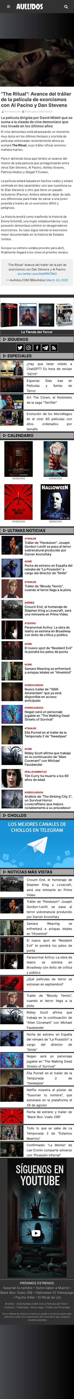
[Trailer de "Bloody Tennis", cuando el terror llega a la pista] (12, 588)
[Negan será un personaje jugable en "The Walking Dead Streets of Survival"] (12, 714)
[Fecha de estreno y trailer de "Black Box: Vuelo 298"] (12, 1116)
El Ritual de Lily (49, 1297)
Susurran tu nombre (18, 1288)
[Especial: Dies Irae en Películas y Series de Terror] (12, 385)
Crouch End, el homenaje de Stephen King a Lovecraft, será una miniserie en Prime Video (48, 610)
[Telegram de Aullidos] (45, 347)
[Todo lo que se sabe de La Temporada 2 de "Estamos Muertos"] (12, 1132)
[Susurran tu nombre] (18, 459)
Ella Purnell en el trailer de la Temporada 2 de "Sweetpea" (46, 734)
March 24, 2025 (57, 280)
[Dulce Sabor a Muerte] (55, 459)
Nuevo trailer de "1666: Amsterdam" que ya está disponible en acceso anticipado (43, 695)
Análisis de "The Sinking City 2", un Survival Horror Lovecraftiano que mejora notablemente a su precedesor (48, 802)
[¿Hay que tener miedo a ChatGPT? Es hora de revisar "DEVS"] (12, 368)
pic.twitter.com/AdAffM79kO (37, 274)
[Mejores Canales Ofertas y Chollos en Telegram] (37, 844)
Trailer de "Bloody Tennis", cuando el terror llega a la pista (48, 588)
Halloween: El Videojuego (55, 1293)
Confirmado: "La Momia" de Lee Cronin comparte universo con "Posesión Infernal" (49, 1150)
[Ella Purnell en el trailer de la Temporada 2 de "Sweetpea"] (12, 735)
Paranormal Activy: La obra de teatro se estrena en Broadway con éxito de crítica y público (48, 631)
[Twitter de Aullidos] (20, 347)
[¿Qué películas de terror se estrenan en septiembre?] (12, 983)
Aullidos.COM (30, 1303)
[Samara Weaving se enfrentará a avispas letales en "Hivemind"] (12, 671)
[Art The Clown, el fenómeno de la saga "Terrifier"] (12, 401)
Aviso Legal (37, 1307)
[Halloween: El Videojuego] (55, 502)
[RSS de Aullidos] (54, 347)
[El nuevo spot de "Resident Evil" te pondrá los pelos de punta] (12, 650)
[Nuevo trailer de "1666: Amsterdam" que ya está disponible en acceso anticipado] (12, 691)
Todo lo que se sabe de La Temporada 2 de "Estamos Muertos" (49, 1133)
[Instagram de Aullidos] (28, 347)
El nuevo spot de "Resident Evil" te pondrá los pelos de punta (48, 650)
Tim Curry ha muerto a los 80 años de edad (46, 778)
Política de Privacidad (58, 1307)
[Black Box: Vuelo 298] (18, 502)
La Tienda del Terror (37, 332)
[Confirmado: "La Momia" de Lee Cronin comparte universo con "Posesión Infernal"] (12, 1149)
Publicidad (22, 1307)
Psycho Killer (25, 1297)
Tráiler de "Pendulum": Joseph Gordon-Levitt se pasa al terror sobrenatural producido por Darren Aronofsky (48, 548)
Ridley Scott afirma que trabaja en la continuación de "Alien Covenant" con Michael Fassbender (48, 759)
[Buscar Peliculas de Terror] (66, 7)
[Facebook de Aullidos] (37, 347)
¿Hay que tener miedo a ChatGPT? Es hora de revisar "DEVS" (49, 369)
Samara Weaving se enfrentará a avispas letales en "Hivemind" (48, 670)
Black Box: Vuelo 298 (16, 1293)
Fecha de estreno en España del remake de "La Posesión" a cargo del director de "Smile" (48, 569)
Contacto (9, 1307)
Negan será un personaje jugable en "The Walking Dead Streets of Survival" (47, 715)
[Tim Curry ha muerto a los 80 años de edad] (12, 778)
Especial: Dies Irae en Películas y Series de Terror (49, 386)
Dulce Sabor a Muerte (52, 1288)
